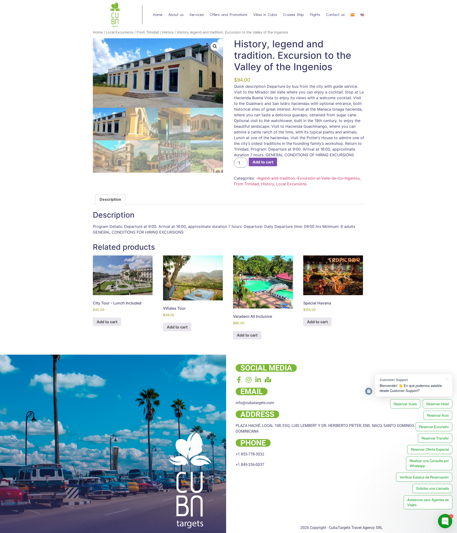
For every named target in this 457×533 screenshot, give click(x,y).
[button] (215, 46)
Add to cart (263, 162)
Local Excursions (120, 32)
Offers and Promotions (228, 15)
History (168, 32)
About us (176, 15)
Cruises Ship (293, 15)
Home (157, 15)
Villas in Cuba (265, 15)
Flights (315, 15)
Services (196, 15)
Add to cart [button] (107, 321)
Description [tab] (110, 199)
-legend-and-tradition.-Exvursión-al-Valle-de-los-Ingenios (308, 178)
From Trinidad (148, 32)
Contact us (335, 15)
